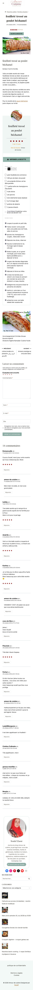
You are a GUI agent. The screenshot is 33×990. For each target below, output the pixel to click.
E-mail (6, 413)
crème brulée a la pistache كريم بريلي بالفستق (8, 352)
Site (4, 421)
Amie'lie (6, 535)
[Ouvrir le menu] (3, 3)
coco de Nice (8, 621)
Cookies (16, 975)
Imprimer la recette (17, 159)
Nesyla (5, 791)
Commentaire (8, 378)
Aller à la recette (16, 33)
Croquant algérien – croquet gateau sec (15, 939)
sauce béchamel (21, 101)
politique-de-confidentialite (16, 965)
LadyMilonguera (9, 726)
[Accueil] (5, 12)
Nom (5, 405)
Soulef (16, 985)
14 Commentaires (22, 24)
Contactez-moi (16, 861)
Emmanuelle (7, 451)
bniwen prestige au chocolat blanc (24, 351)
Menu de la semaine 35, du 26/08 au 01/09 (16, 915)
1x (9, 169)
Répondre (7, 470)
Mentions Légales (16, 973)
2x (12, 169)
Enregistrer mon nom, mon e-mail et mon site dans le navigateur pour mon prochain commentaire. (17, 427)
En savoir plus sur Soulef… (16, 864)
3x (15, 169)
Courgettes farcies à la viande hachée (15, 927)
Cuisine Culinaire (9, 746)
